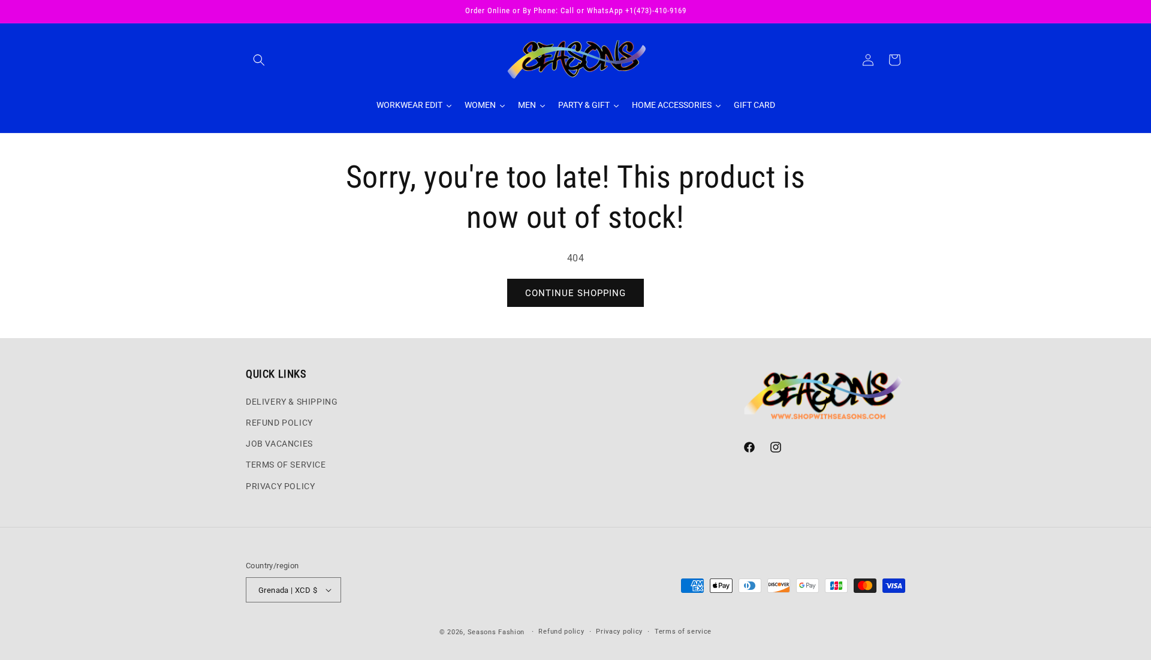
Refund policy (561, 631)
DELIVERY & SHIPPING (292, 401)
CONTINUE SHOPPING (575, 293)
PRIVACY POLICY (280, 486)
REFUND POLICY (279, 422)
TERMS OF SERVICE (286, 464)
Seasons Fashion (496, 632)
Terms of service (683, 631)
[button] (259, 60)
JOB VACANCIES (279, 443)
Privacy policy (619, 631)
